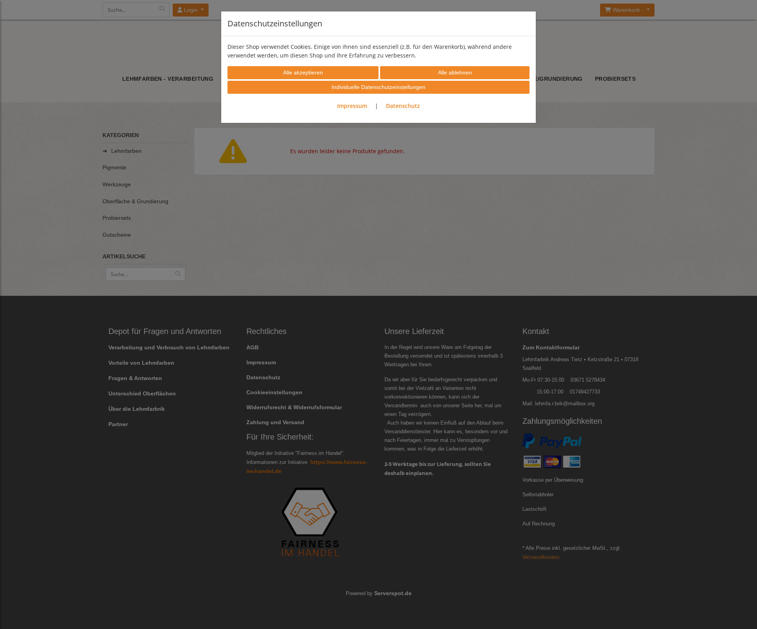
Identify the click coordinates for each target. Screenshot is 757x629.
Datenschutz (403, 105)
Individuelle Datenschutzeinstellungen (378, 87)
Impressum (352, 105)
